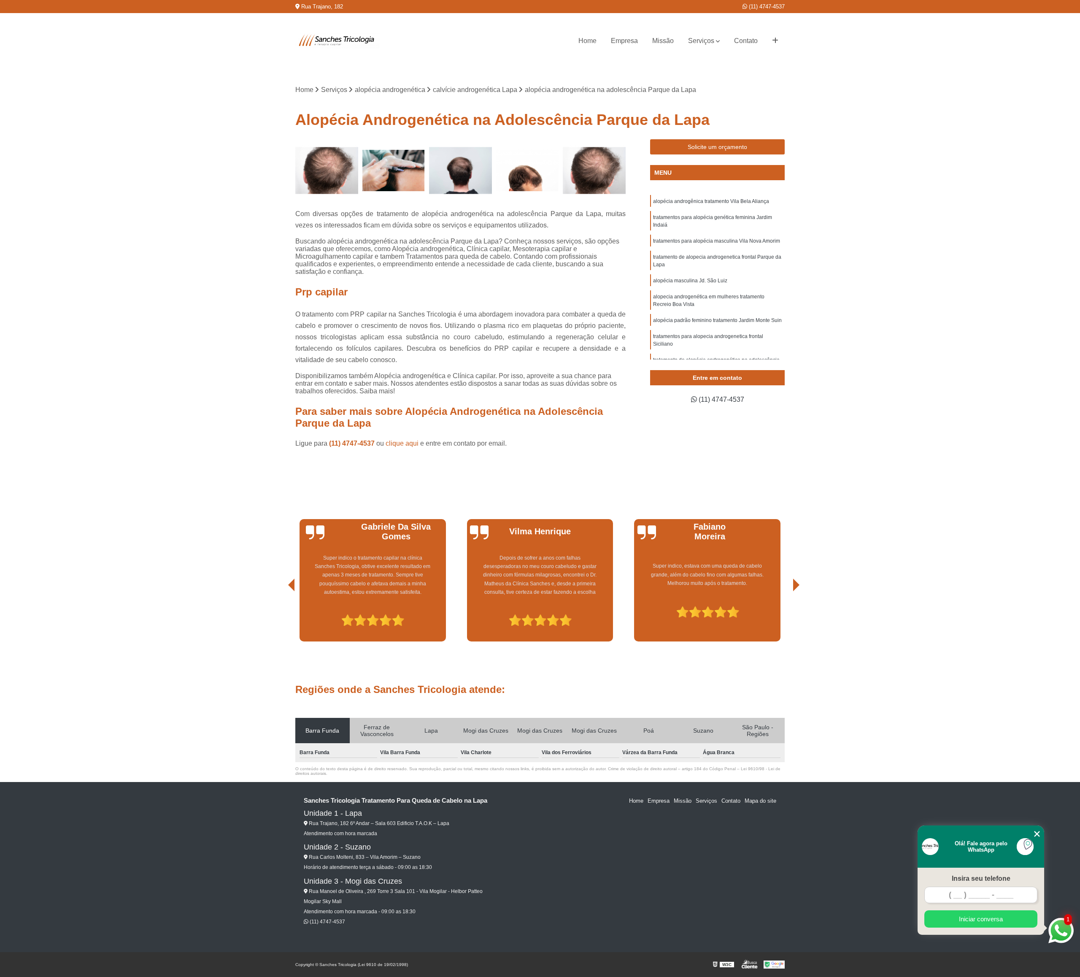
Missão (663, 40)
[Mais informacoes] (775, 40)
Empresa (624, 40)
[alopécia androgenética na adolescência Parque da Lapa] (527, 170)
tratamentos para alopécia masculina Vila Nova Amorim (716, 241)
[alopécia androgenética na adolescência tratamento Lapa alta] (594, 170)
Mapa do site (760, 801)
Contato (746, 40)
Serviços (701, 40)
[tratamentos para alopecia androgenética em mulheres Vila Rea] (460, 170)
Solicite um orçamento (717, 146)
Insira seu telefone (981, 878)
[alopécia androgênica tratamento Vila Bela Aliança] (326, 170)
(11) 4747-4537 (766, 6)
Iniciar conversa (981, 919)
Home (587, 40)
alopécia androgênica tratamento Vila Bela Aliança (711, 201)
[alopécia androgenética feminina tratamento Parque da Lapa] (393, 170)
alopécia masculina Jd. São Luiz (690, 281)
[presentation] (280, 617)
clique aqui (402, 443)
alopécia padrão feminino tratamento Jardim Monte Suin (717, 320)
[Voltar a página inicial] (337, 41)
